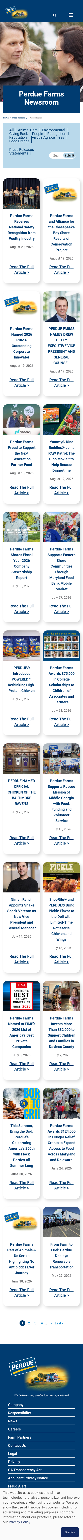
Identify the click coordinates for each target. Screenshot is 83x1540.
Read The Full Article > (21, 269)
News (12, 1421)
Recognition (56, 133)
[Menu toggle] (71, 15)
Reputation (18, 137)
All (11, 129)
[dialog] (41, 1514)
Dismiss (70, 1532)
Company (16, 1405)
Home (6, 117)
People (37, 133)
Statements (18, 153)
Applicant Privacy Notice (28, 1478)
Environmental (53, 129)
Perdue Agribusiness (47, 137)
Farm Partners (19, 1437)
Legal (12, 1454)
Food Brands (19, 140)
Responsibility (19, 1413)
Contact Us (17, 1446)
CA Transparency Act (25, 1470)
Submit (69, 155)
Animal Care (28, 129)
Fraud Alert (17, 1486)
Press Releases (18, 117)
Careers (14, 1429)
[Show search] (55, 15)
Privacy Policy (19, 1522)
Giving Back (18, 133)
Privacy (14, 1462)
